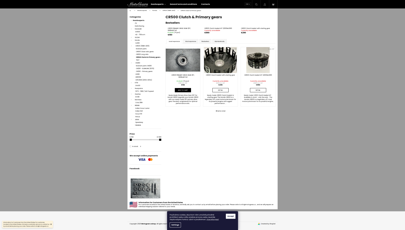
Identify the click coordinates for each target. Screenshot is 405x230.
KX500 (137, 32)
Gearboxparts (138, 20)
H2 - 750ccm (140, 35)
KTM (136, 83)
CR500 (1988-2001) (142, 46)
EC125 (137, 97)
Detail (220, 90)
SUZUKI (137, 37)
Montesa (138, 100)
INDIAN (137, 105)
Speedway (139, 122)
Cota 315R (139, 102)
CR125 (137, 74)
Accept (230, 216)
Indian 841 (139, 111)
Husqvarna (139, 88)
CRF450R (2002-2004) (143, 80)
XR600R (138, 77)
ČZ (136, 23)
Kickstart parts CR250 (144, 66)
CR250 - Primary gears (144, 71)
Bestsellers (205, 41)
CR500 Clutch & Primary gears (148, 57)
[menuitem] (158, 4)
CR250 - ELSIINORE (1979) (145, 68)
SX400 (137, 85)
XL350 (137, 43)
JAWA (137, 119)
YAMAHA (138, 125)
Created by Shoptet (268, 224)
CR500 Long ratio (142, 54)
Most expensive (190, 41)
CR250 (137, 63)
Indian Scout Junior (142, 108)
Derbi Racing (139, 26)
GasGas (138, 94)
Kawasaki (138, 29)
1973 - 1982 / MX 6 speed (144, 91)
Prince (137, 117)
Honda (137, 40)
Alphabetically (219, 41)
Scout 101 (138, 114)
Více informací (212, 219)
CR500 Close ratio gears (145, 52)
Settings (175, 225)
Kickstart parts (141, 49)
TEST (137, 60)
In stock (136, 146)
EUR (247, 4)
